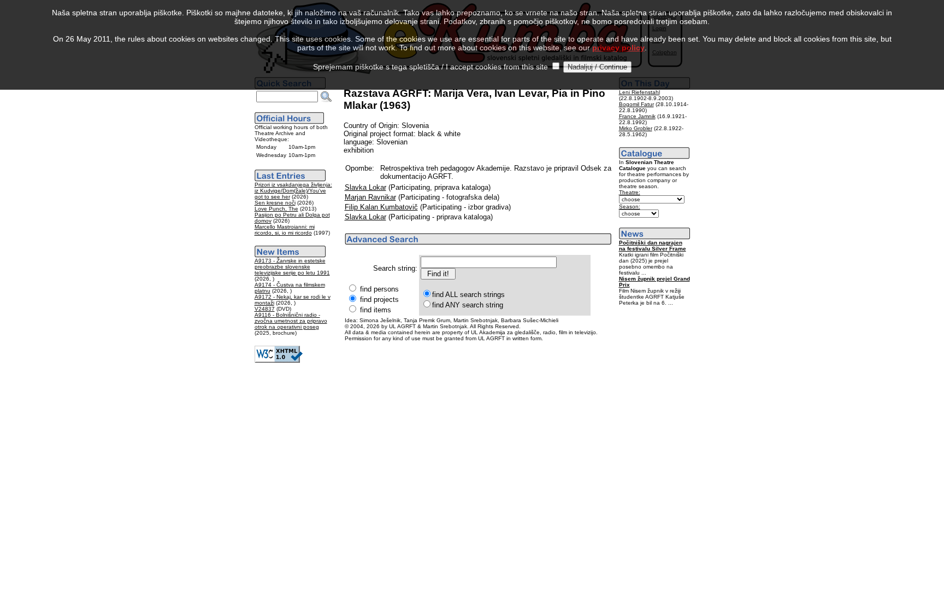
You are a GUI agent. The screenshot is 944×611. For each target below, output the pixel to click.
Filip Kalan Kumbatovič (381, 207)
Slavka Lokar (365, 187)
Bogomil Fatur (636, 104)
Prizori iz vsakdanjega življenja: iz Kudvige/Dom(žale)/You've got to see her (293, 191)
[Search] (326, 97)
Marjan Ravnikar (370, 197)
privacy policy (618, 47)
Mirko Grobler (635, 128)
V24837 (265, 309)
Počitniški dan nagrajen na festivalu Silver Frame (652, 246)
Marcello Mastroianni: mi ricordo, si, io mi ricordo (285, 230)
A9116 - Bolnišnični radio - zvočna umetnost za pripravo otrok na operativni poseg (291, 321)
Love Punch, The (276, 209)
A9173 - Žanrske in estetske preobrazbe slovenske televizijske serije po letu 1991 (292, 267)
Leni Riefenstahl (639, 92)
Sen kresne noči (275, 203)
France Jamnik (637, 116)
